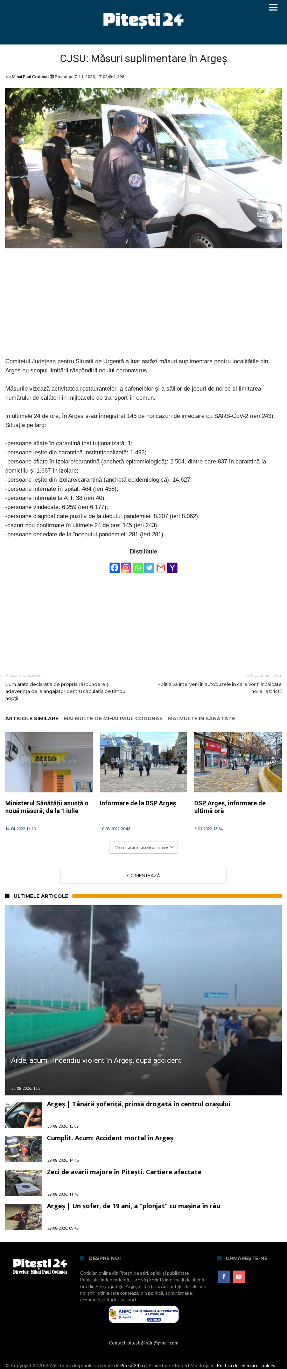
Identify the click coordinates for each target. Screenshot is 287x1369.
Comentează (143, 875)
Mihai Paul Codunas (30, 76)
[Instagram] (126, 564)
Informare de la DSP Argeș (138, 803)
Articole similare (31, 719)
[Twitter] (149, 564)
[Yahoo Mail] (172, 564)
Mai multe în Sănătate (201, 719)
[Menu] (273, 7)
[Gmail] (161, 564)
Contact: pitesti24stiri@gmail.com (143, 1343)
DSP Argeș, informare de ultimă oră (230, 806)
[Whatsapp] (138, 564)
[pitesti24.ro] (143, 8)
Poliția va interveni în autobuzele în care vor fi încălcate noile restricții (220, 683)
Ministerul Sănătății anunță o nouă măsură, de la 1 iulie (47, 806)
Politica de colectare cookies (246, 1365)
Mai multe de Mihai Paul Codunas (113, 719)
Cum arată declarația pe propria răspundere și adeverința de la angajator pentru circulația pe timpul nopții (65, 687)
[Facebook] (115, 564)
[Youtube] (239, 1277)
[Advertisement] (143, 308)
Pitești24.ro (132, 1365)
